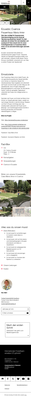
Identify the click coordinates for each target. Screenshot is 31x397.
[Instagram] (5, 23)
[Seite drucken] (2, 378)
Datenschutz (7, 385)
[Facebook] (1, 23)
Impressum (7, 388)
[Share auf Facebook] (7, 378)
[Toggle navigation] (4, 7)
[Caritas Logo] (5, 2)
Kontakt (6, 368)
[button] (5, 148)
